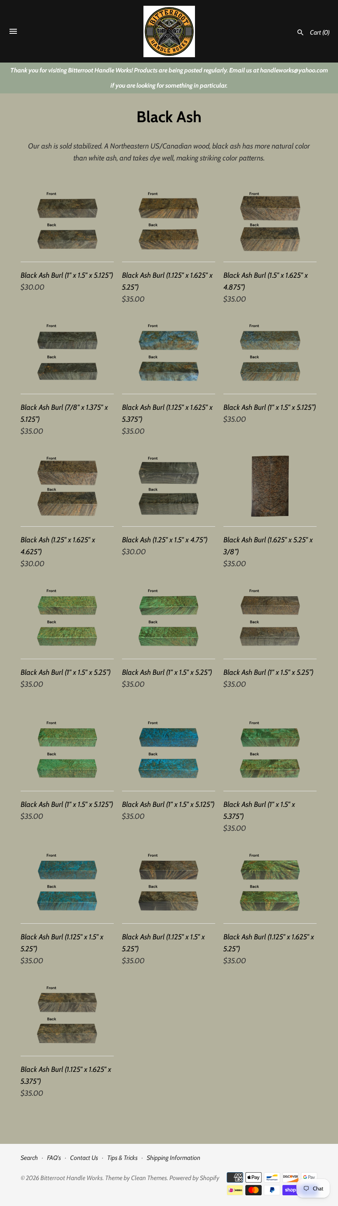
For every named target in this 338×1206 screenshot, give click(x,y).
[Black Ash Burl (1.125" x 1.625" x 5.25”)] (168, 222)
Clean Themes (149, 1178)
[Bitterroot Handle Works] (169, 31)
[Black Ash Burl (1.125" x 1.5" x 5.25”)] (67, 883)
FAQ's (54, 1158)
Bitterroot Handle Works (71, 1178)
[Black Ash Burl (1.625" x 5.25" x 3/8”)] (270, 486)
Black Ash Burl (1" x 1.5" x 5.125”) (67, 275)
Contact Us (84, 1158)
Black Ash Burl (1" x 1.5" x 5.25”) (66, 672)
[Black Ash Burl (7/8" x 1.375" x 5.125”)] (67, 354)
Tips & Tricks (122, 1158)
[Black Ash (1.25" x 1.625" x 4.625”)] (67, 486)
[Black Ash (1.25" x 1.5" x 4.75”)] (168, 486)
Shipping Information (173, 1158)
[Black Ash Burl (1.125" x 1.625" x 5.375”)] (168, 354)
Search (29, 1158)
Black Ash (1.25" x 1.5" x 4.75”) (165, 539)
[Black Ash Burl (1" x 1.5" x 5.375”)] (270, 751)
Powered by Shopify (194, 1178)
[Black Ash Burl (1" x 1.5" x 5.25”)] (67, 619)
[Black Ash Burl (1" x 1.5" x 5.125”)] (67, 222)
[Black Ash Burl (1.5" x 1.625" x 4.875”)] (270, 222)
